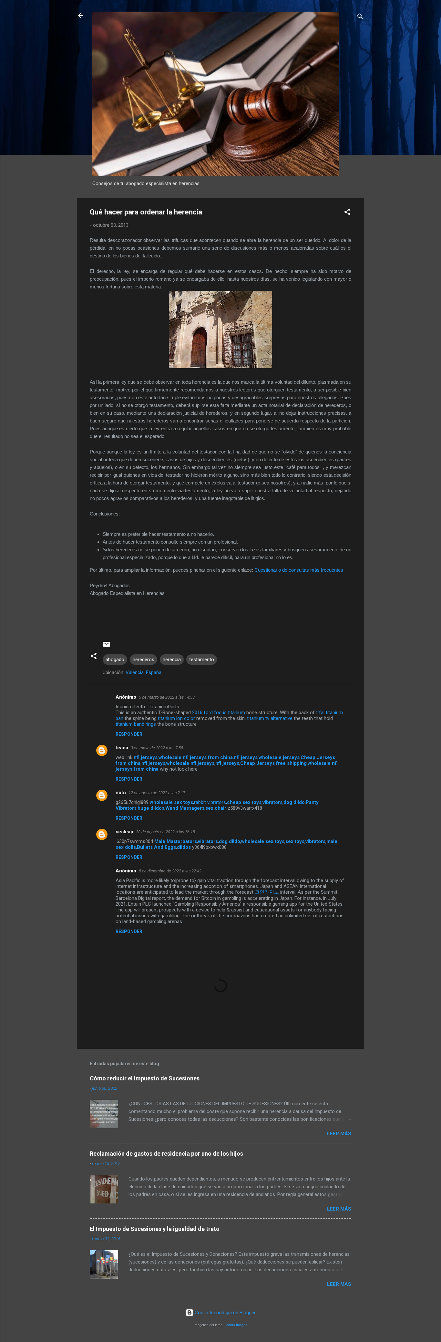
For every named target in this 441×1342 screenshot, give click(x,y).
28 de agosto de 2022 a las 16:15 (165, 831)
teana (122, 748)
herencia (172, 659)
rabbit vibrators (210, 802)
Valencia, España (143, 672)
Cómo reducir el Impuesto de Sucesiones (145, 1078)
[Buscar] (360, 17)
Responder (129, 734)
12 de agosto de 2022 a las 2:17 (156, 792)
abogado (115, 659)
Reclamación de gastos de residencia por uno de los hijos (166, 1153)
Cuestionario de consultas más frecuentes (298, 570)
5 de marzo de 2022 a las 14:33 (167, 697)
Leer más (339, 1134)
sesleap (124, 832)
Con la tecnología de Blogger (224, 1313)
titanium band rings (136, 724)
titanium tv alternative (269, 718)
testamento (201, 659)
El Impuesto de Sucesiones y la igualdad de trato (155, 1228)
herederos (143, 659)
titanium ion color (176, 718)
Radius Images (235, 1325)
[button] (347, 213)
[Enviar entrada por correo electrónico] (106, 647)
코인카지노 (267, 892)
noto (121, 793)
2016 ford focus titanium (218, 712)
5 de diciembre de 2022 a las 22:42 (170, 871)
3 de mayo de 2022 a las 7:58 (157, 747)
